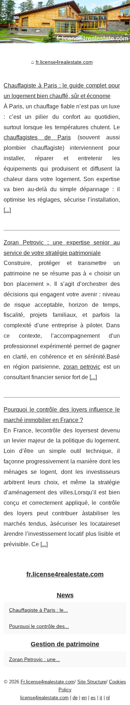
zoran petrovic (82, 367)
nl (108, 697)
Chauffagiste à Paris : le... (38, 610)
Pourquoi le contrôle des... (39, 626)
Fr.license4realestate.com (47, 681)
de (75, 697)
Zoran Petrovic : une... (34, 659)
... (7, 210)
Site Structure (91, 681)
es (93, 697)
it (101, 697)
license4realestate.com (44, 697)
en (84, 697)
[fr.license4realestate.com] (65, 21)
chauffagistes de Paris (37, 137)
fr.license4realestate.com (64, 62)
